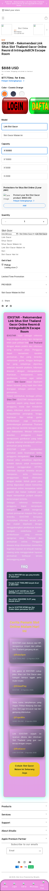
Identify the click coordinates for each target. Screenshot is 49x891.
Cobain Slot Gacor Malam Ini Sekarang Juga (25, 769)
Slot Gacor (20, 382)
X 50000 (8, 150)
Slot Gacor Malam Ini (13, 135)
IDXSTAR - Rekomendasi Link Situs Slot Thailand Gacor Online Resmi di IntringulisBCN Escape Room (24, 3)
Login (14, 887)
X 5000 (7, 167)
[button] (24, 277)
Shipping (14, 71)
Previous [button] (2, 3)
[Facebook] (3, 306)
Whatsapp (34, 887)
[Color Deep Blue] (13, 94)
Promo (5, 887)
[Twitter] (7, 306)
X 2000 (7, 176)
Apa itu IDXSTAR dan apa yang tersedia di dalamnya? (24, 576)
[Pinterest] (11, 306)
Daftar (24, 887)
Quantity (6, 215)
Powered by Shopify (31, 877)
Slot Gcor (20, 877)
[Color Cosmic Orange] (5, 94)
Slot (19, 510)
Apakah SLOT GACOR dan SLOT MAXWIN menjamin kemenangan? (22, 592)
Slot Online (36, 456)
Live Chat (42, 886)
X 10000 (7, 159)
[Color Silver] (22, 94)
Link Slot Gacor (11, 126)
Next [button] (46, 3)
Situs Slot (11, 399)
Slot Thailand (35, 343)
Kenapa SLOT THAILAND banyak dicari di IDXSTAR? (24, 584)
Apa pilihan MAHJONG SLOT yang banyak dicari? (22, 600)
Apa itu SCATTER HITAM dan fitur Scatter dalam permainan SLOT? (22, 608)
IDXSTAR (11, 336)
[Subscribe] (39, 851)
